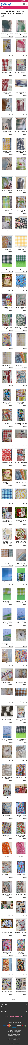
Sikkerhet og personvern (20, 1016)
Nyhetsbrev (14, 1019)
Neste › (13, 999)
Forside (2, 7)
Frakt (5, 1016)
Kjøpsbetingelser (10, 1016)
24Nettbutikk (16, 1043)
